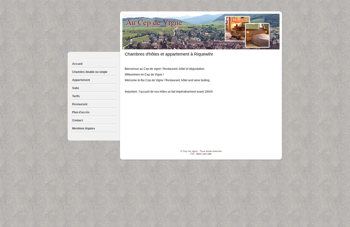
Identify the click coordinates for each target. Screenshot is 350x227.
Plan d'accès (81, 112)
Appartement (81, 80)
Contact (77, 120)
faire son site (204, 153)
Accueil (77, 64)
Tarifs (76, 96)
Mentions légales (83, 128)
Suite (75, 88)
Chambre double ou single (89, 72)
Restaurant (79, 104)
